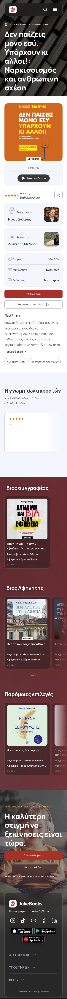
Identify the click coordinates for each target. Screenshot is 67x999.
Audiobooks (19, 24)
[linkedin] (54, 920)
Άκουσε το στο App (31, 304)
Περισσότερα (13, 352)
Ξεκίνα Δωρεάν (33, 855)
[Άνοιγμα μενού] (55, 9)
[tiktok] (23, 920)
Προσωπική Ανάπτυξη (44, 361)
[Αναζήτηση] (45, 9)
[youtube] (33, 920)
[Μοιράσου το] (58, 195)
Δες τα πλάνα (33, 867)
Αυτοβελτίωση (40, 24)
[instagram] (12, 920)
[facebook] (44, 920)
